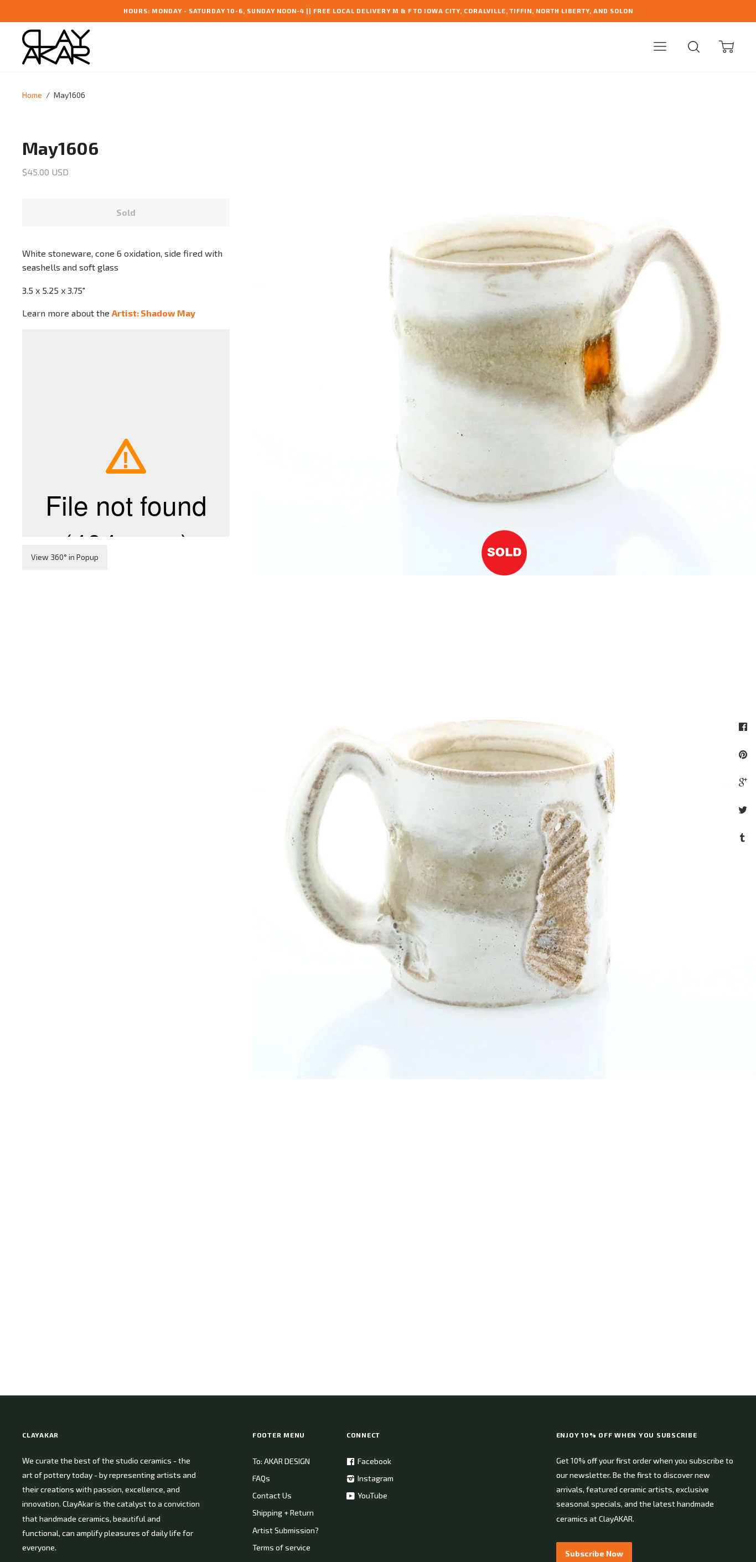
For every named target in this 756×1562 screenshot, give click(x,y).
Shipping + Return (283, 1512)
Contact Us (272, 1495)
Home (32, 95)
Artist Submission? (285, 1530)
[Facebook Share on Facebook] (744, 726)
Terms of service (281, 1547)
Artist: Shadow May (153, 313)
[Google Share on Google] (744, 782)
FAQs (261, 1478)
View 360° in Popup (65, 557)
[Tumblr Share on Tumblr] (743, 837)
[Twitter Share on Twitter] (744, 809)
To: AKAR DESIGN (281, 1461)
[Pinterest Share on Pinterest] (744, 754)
